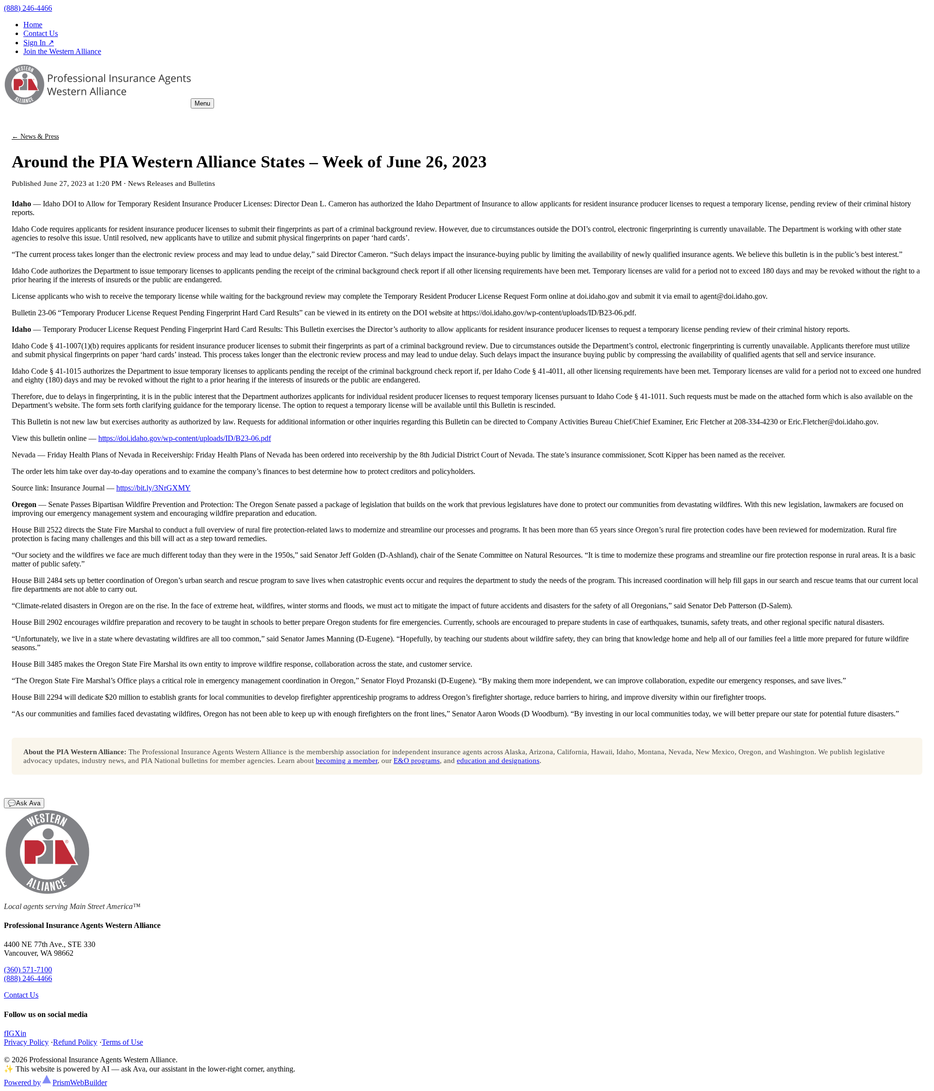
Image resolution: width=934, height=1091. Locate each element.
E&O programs (417, 760)
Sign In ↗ (38, 42)
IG (10, 1033)
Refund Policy (75, 1042)
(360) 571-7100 (28, 969)
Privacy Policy (26, 1042)
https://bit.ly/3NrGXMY (153, 488)
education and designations (498, 760)
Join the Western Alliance (62, 51)
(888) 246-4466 (28, 8)
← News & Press (35, 136)
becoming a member (346, 760)
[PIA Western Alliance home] (97, 103)
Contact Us (40, 33)
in (23, 1033)
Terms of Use (122, 1042)
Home (32, 24)
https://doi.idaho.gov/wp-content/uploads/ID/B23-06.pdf (184, 438)
